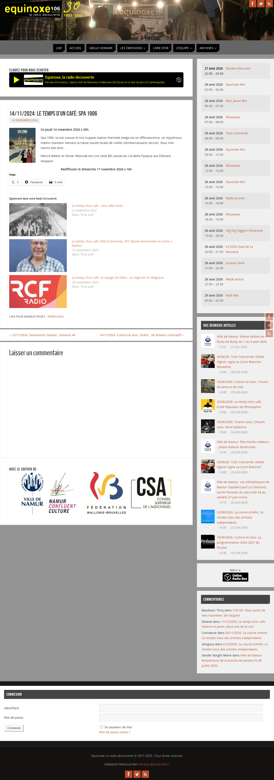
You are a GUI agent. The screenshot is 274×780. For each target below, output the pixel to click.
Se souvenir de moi (118, 727)
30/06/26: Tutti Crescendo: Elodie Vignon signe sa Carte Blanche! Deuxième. (240, 362)
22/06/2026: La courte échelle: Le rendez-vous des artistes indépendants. (240, 517)
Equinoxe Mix (235, 84)
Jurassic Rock (235, 263)
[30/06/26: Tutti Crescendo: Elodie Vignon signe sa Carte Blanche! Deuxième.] (208, 367)
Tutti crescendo (237, 133)
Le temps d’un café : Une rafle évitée (97, 206)
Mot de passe (13, 717)
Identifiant (11, 708)
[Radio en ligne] (179, 80)
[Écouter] (17, 80)
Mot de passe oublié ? (114, 732)
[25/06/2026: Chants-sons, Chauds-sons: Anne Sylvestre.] (208, 432)
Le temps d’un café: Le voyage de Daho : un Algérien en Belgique (118, 277)
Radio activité (235, 198)
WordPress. (162, 764)
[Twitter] (269, 325)
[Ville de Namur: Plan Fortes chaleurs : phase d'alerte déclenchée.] (208, 452)
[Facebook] (269, 316)
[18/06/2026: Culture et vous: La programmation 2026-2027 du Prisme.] (208, 547)
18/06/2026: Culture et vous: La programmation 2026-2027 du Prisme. (239, 542)
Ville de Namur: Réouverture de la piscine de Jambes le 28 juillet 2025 (232, 660)
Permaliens (56, 316)
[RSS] (269, 333)
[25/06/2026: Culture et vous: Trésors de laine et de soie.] (208, 392)
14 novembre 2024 (24, 120)
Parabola (143, 764)
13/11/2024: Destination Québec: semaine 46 (42, 335)
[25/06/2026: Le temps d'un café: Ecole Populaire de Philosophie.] (208, 412)
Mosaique (233, 117)
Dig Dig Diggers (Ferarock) (244, 230)
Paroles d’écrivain (238, 68)
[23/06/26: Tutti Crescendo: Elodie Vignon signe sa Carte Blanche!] (208, 472)
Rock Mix (232, 295)
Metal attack (234, 279)
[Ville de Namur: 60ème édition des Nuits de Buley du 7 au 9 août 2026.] (208, 347)
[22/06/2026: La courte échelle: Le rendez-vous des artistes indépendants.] (208, 522)
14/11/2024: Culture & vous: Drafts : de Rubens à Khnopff (141, 335)
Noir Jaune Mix (236, 101)
